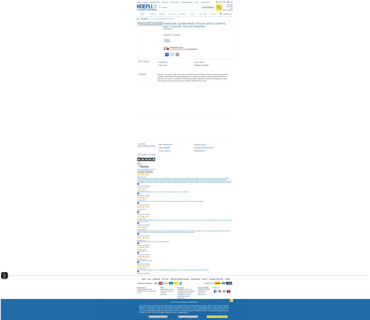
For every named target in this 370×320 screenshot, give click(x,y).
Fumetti (172, 14)
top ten (203, 14)
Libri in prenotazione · (180, 279)
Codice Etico (181, 298)
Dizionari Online (155, 2)
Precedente (141, 172)
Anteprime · (196, 279)
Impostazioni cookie (158, 316)
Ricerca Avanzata (228, 10)
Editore (146, 2)
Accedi (231, 2)
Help (231, 8)
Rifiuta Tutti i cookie (188, 316)
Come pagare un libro (166, 291)
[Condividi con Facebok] (167, 56)
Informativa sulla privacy (185, 292)
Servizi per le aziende (187, 2)
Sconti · (205, 279)
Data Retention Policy (184, 296)
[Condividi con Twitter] (172, 56)
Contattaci (163, 294)
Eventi (196, 2)
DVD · (150, 279)
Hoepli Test (165, 2)
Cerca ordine (222, 2)
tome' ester (167, 29)
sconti (213, 14)
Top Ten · (166, 279)
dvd (193, 14)
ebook (183, 14)
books (162, 14)
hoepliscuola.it (202, 294)
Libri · (144, 279)
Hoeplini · (157, 279)
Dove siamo (230, 6)
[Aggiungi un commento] (177, 56)
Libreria (139, 2)
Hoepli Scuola (174, 2)
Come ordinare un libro (167, 289)
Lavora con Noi (205, 2)
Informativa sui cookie (184, 294)
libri (142, 14)
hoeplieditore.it (202, 291)
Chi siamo (230, 4)
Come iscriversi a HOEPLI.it (144, 289)
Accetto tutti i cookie (217, 316)
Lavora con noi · (216, 279)
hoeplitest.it (201, 292)
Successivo (149, 172)
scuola (152, 14)
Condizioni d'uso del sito (185, 289)
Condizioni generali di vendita (186, 291)
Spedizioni (163, 292)
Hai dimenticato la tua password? (146, 291)
